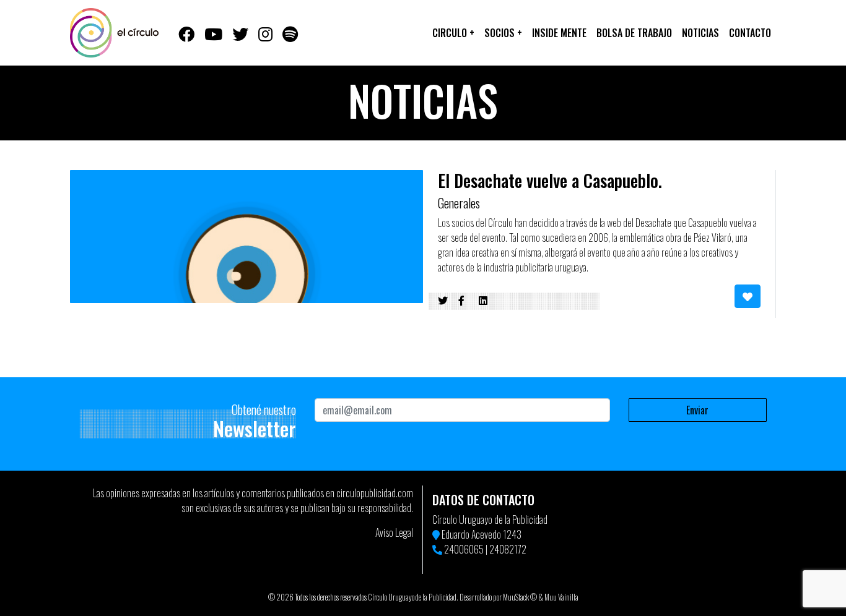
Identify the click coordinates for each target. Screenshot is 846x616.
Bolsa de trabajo (634, 32)
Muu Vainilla (561, 597)
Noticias (700, 32)
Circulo (453, 32)
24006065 (464, 549)
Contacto (750, 32)
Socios (503, 32)
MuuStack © (520, 597)
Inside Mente (559, 32)
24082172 (507, 549)
